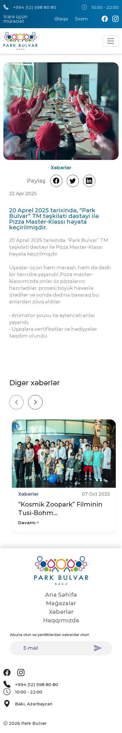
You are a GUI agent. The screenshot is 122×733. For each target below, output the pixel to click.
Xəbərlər (61, 611)
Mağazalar (61, 603)
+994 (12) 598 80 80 (34, 7)
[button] (96, 112)
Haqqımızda (61, 620)
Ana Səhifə (61, 594)
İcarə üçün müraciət (15, 19)
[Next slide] (35, 402)
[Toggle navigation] (111, 41)
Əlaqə (61, 19)
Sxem (81, 19)
